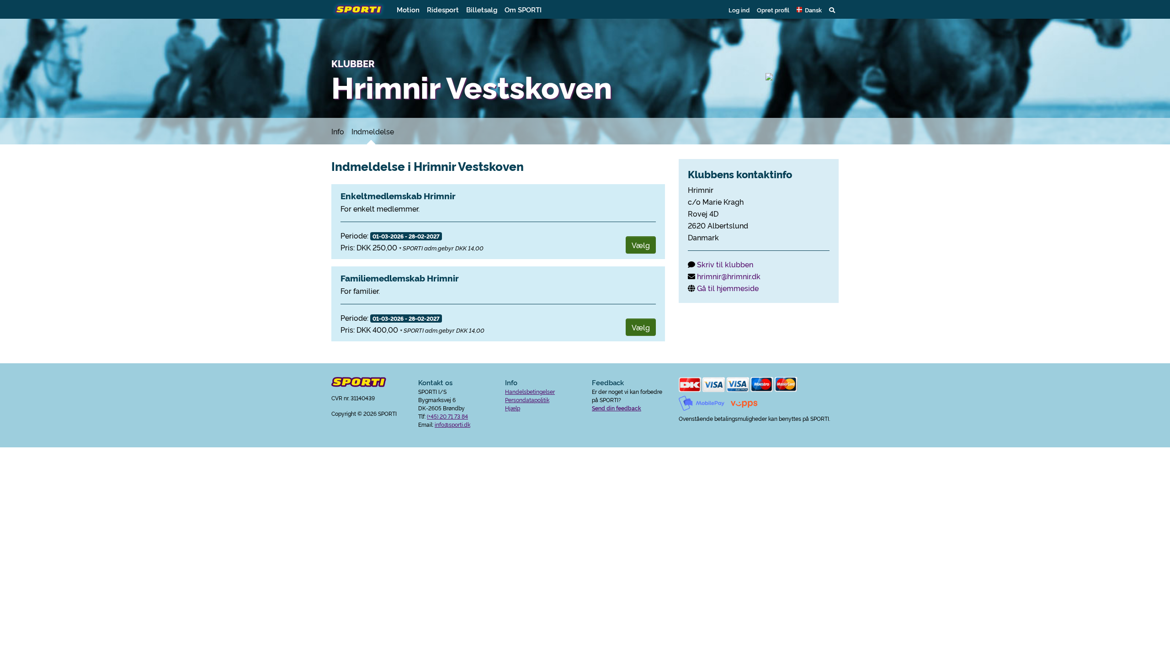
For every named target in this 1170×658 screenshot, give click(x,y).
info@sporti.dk (452, 424)
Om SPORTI (523, 9)
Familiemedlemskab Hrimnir (399, 278)
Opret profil (773, 9)
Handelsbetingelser (530, 391)
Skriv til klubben (725, 264)
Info (337, 131)
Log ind (739, 9)
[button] (809, 9)
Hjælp (512, 408)
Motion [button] (408, 9)
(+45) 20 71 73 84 (447, 416)
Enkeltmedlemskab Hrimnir (398, 196)
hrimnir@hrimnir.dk (728, 276)
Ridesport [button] (443, 9)
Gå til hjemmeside (728, 288)
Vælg (641, 245)
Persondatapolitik (527, 399)
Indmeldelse (372, 131)
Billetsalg (481, 9)
